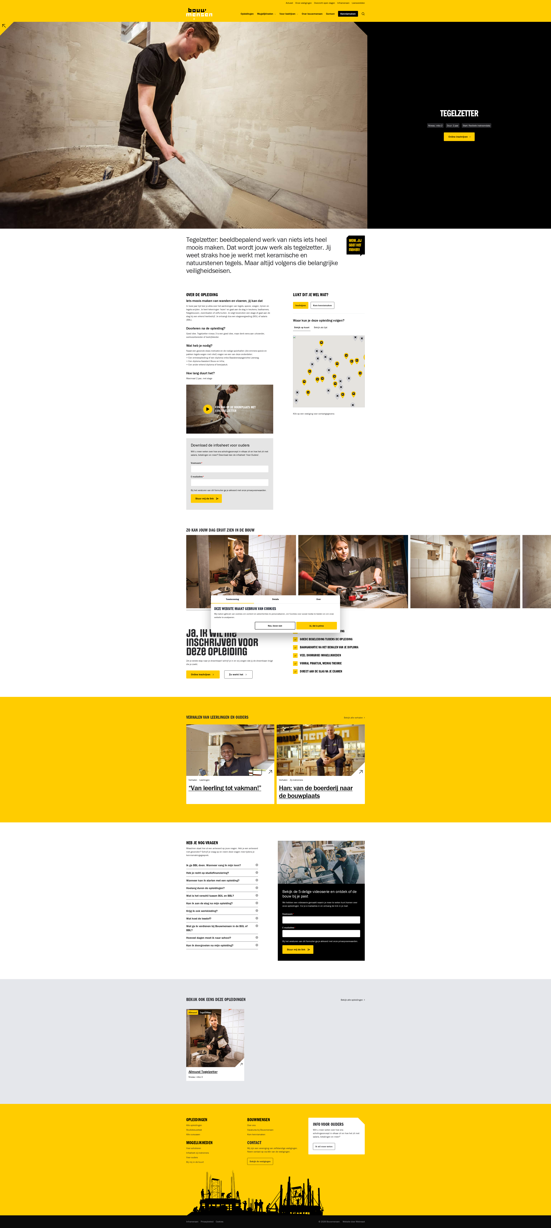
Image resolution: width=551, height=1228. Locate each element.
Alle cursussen (193, 1134)
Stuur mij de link (204, 498)
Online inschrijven (200, 674)
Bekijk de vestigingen (260, 1161)
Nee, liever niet (275, 625)
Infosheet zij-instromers (197, 1152)
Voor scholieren (193, 1148)
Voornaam (196, 462)
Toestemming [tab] (232, 599)
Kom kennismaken (322, 305)
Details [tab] (275, 599)
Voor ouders (192, 1157)
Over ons (251, 1125)
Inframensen (192, 1221)
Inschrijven (300, 305)
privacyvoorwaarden (256, 490)
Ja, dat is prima (316, 625)
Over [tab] (318, 599)
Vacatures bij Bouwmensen (260, 1129)
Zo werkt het (236, 674)
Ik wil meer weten (324, 1146)
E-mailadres (197, 476)
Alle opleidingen (194, 1125)
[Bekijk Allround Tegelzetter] (215, 1045)
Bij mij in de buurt (195, 1161)
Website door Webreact (354, 1221)
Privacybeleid (207, 1221)
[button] (459, 136)
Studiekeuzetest (194, 1129)
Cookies (219, 1221)
